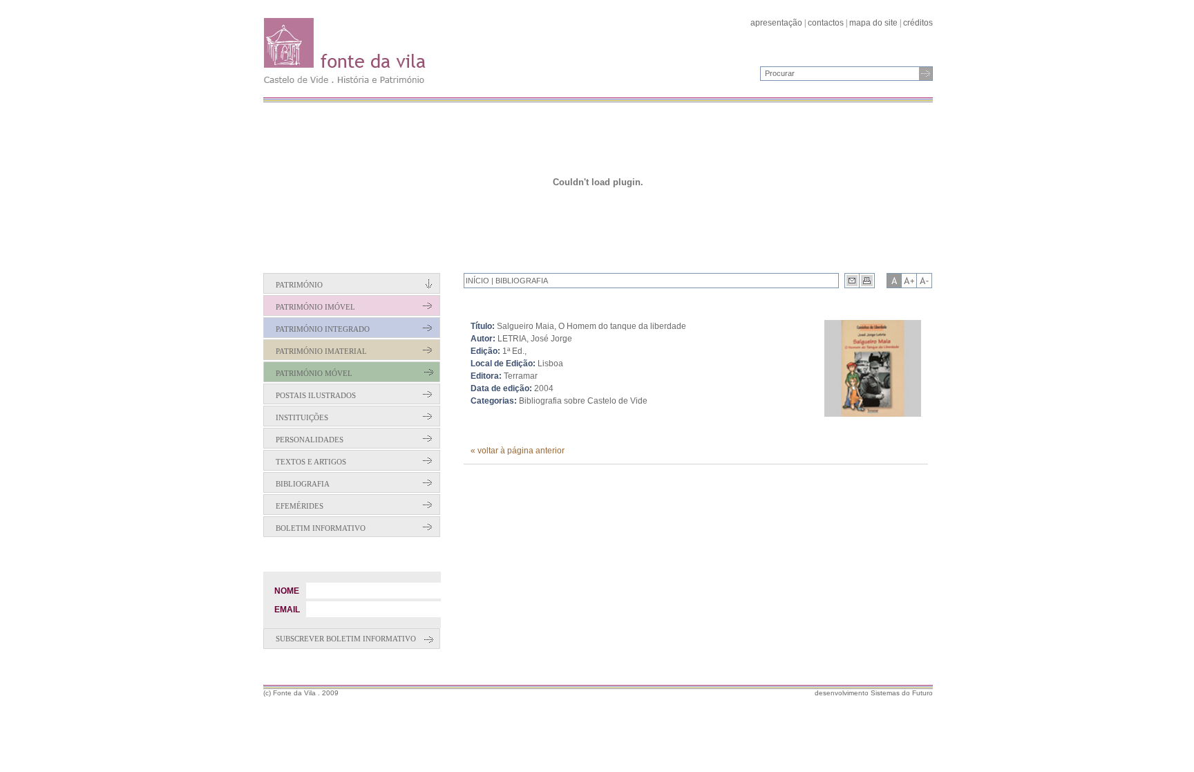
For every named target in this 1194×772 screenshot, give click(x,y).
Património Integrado (323, 329)
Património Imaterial (321, 351)
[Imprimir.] (867, 280)
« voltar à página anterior (518, 450)
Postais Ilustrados (316, 395)
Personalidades (309, 439)
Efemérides (299, 506)
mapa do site (873, 23)
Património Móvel (314, 373)
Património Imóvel (315, 307)
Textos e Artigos (311, 462)
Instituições (302, 417)
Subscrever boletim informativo (346, 638)
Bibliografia (303, 484)
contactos (826, 23)
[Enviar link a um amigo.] (852, 280)
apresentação (776, 23)
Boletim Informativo (321, 528)
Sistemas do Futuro (902, 693)
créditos (918, 23)
